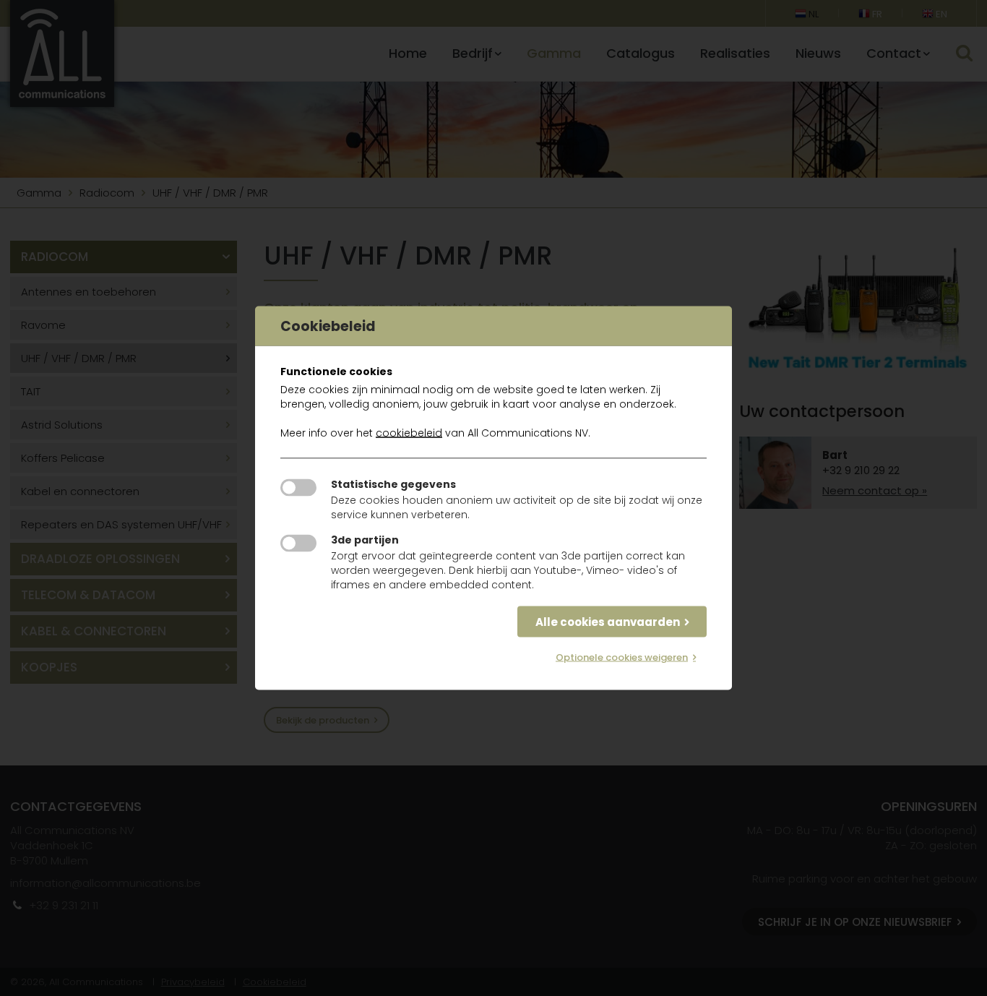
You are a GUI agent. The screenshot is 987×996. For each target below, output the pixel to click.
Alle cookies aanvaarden (607, 622)
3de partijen (365, 540)
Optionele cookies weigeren (622, 657)
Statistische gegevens (393, 484)
